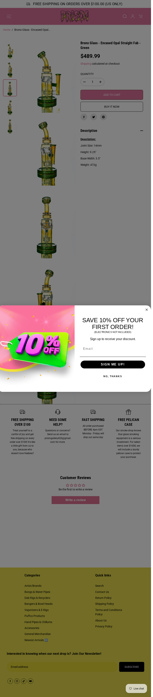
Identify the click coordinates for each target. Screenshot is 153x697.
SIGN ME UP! (113, 364)
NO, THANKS (112, 376)
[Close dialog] (146, 309)
